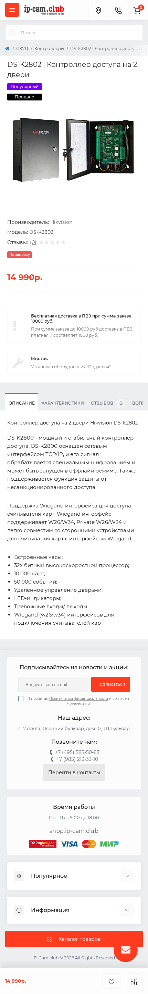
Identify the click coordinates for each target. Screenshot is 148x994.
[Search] (12, 32)
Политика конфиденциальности (78, 698)
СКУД (22, 48)
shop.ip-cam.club (74, 831)
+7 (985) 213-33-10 (77, 759)
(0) (33, 242)
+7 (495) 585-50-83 (77, 752)
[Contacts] (118, 10)
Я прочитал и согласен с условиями (78, 701)
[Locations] (98, 10)
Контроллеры (49, 48)
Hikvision (61, 222)
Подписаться (110, 684)
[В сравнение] (134, 981)
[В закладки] (111, 981)
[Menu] (12, 10)
